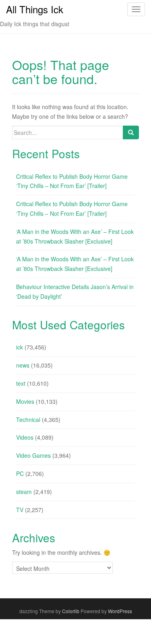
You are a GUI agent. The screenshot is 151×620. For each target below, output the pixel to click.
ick (19, 347)
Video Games (33, 455)
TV (19, 510)
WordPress (120, 611)
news (22, 365)
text (20, 383)
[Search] (131, 132)
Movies (25, 401)
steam (24, 492)
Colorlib (70, 611)
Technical (28, 419)
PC (20, 473)
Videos (24, 437)
